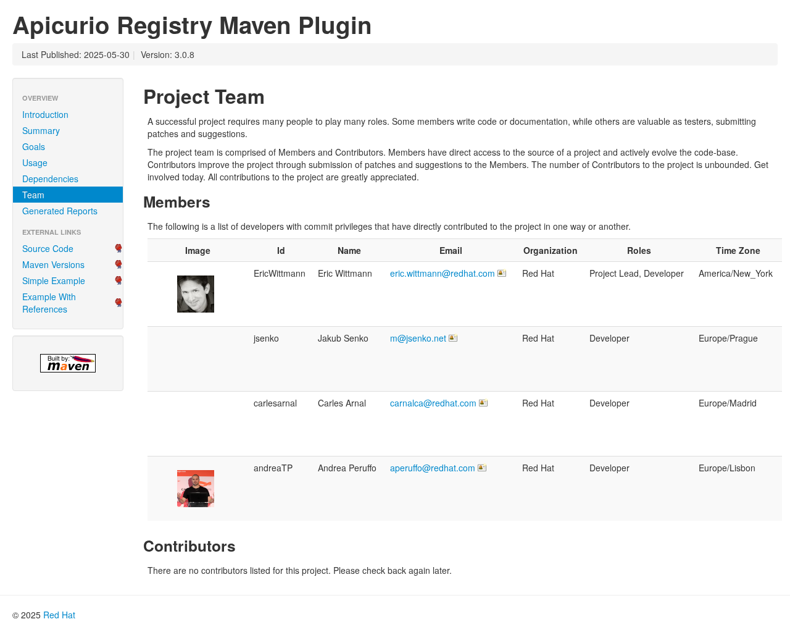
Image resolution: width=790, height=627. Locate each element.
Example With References (49, 302)
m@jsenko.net (418, 338)
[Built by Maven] (68, 363)
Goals (33, 146)
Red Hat (59, 614)
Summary (41, 130)
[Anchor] (275, 95)
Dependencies (50, 178)
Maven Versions (53, 264)
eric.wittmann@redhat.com (442, 273)
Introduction (45, 114)
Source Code (47, 248)
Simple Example (53, 280)
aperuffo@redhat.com (432, 467)
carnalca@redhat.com (433, 403)
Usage (35, 162)
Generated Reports (60, 210)
